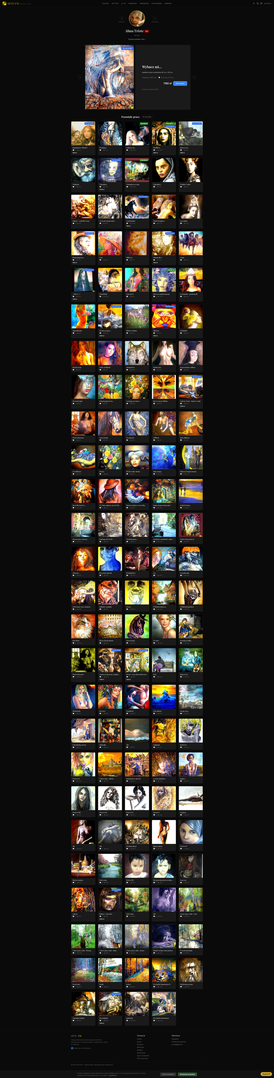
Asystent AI (266, 1074)
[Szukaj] (254, 3)
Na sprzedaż (147, 117)
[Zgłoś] (261, 3)
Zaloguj (267, 3)
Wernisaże (144, 3)
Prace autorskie (142, 1058)
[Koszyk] (258, 3)
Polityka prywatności (179, 1042)
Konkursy (133, 3)
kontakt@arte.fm (177, 1044)
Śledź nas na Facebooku (82, 1048)
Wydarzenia (157, 3)
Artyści (115, 3)
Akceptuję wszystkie (187, 1074)
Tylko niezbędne (168, 1074)
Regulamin (175, 1039)
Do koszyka (180, 83)
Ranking (168, 3)
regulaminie (113, 1075)
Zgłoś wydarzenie (143, 1056)
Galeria (105, 3)
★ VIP (123, 3)
